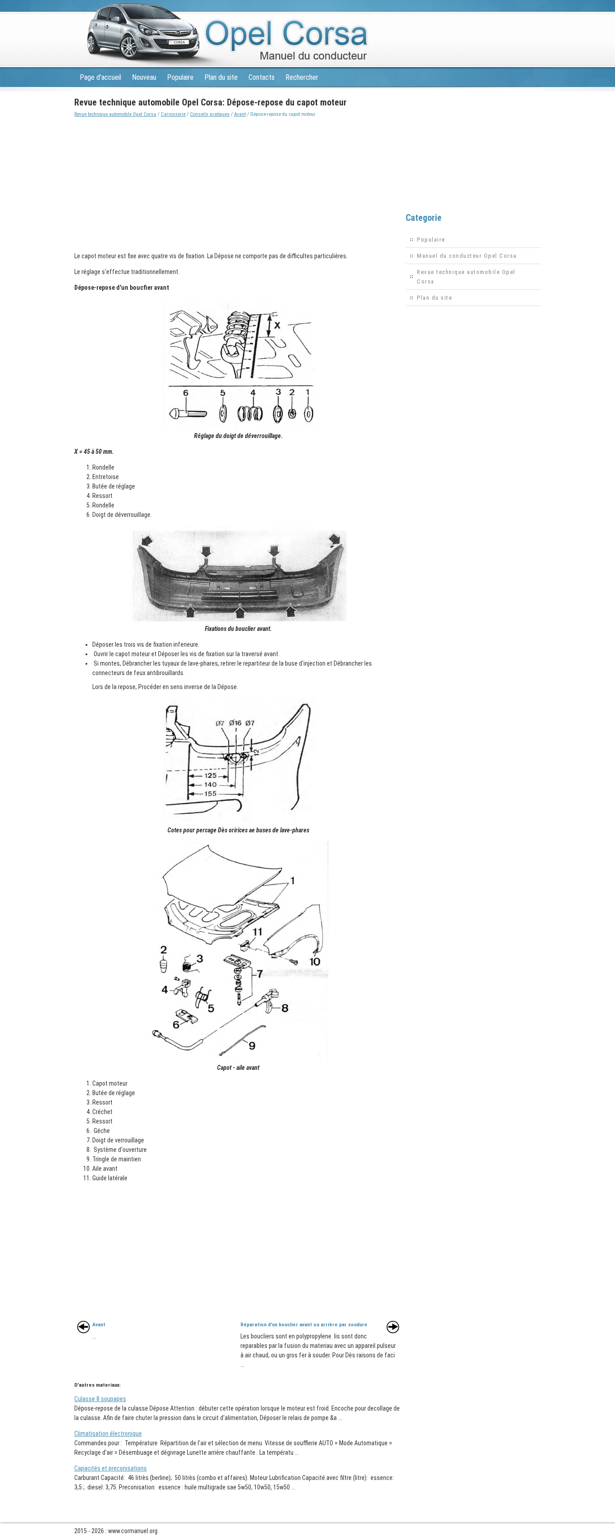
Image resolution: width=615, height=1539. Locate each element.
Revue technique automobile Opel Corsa (115, 114)
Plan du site (221, 77)
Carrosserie (173, 114)
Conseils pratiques (210, 114)
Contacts (262, 77)
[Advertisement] (238, 182)
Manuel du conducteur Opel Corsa (467, 255)
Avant (240, 114)
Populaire (180, 77)
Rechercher (301, 77)
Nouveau (144, 77)
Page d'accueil (100, 77)
